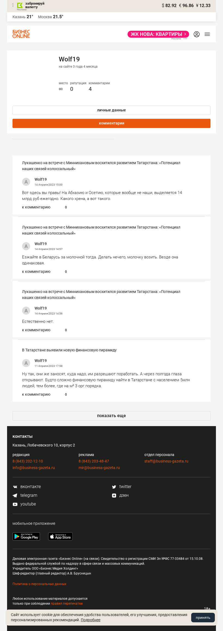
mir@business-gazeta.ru (99, 468)
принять (203, 617)
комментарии (111, 123)
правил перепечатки (67, 603)
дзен (123, 495)
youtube (27, 504)
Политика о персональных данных (39, 584)
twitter (124, 486)
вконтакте (30, 486)
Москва (45, 17)
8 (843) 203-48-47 (94, 461)
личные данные (111, 110)
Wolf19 (41, 179)
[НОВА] (156, 34)
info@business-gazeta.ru (34, 468)
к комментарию (36, 207)
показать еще (111, 415)
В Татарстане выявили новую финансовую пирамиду (69, 350)
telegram (28, 495)
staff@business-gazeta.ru (166, 461)
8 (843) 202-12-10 (28, 461)
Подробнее (90, 620)
